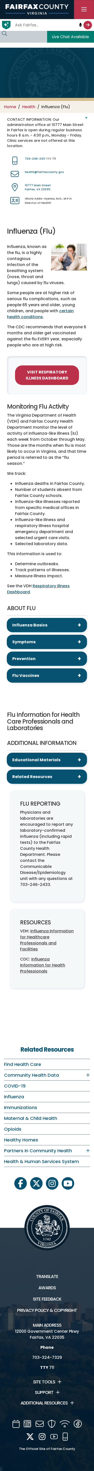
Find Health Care (22, 1064)
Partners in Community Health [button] (38, 1150)
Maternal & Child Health (30, 1118)
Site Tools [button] (44, 1382)
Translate (47, 1276)
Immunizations (20, 1107)
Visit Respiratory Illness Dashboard (47, 375)
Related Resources (32, 777)
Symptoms (24, 642)
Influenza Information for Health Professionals (42, 965)
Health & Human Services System (41, 1161)
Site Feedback (47, 1299)
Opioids (12, 1129)
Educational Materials (36, 760)
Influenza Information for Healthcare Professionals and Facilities (47, 940)
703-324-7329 (47, 1357)
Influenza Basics (29, 625)
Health (28, 107)
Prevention (24, 659)
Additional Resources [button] (44, 1403)
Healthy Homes (21, 1140)
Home (10, 107)
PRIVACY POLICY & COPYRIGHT (47, 1310)
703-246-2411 (35, 159)
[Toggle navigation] (84, 9)
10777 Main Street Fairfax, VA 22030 (38, 187)
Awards (47, 1288)
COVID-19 (15, 1086)
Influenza (14, 1097)
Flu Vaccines (25, 675)
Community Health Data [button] (31, 1075)
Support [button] (44, 1392)
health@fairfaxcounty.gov (44, 172)
